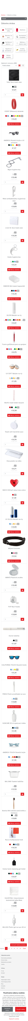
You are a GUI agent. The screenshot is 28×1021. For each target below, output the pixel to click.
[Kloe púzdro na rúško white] (13, 466)
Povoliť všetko (20, 1009)
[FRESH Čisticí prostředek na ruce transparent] (12, 699)
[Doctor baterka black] (14, 641)
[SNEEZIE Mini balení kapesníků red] (16, 291)
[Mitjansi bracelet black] (12, 553)
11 (17, 948)
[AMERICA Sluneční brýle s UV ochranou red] (17, 145)
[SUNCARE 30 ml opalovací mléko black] (13, 728)
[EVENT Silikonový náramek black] (12, 116)
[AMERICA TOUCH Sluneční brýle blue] (9, 757)
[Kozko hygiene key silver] (11, 262)
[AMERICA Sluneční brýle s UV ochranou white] (15, 145)
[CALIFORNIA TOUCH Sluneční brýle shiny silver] (13, 670)
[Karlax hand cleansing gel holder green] (17, 874)
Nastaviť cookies (14, 1019)
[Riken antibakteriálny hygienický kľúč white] (13, 204)
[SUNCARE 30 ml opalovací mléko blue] (15, 728)
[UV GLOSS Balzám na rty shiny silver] (12, 524)
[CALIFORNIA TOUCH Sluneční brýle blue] (11, 670)
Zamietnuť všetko (7, 1009)
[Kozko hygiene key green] (13, 262)
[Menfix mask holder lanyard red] (10, 408)
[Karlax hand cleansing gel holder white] (15, 874)
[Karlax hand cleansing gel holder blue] (13, 874)
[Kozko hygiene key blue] (15, 262)
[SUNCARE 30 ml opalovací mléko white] (11, 728)
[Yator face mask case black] (13, 87)
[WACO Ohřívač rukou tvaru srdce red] (13, 495)
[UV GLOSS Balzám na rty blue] (10, 524)
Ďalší (24, 948)
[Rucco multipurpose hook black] (14, 845)
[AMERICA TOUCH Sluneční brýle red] (15, 757)
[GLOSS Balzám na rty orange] (18, 320)
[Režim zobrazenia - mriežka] (19, 65)
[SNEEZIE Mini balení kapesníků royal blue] (14, 291)
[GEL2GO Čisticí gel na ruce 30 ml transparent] (13, 932)
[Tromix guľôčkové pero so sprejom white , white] (13, 349)
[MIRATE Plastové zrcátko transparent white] (13, 582)
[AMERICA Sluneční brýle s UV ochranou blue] (11, 145)
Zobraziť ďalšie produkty (18, 945)
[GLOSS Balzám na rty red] (6, 320)
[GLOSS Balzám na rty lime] (10, 320)
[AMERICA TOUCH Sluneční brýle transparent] (11, 757)
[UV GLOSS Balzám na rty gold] (14, 524)
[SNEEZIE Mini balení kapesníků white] (10, 291)
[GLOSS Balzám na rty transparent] (4, 320)
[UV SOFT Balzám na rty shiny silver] (16, 378)
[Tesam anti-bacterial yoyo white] (13, 437)
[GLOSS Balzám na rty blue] (8, 320)
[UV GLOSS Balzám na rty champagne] (16, 524)
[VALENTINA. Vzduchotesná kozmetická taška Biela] (13, 903)
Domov (3, 15)
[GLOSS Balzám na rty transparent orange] (19, 320)
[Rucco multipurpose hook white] (12, 845)
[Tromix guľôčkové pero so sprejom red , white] (7, 349)
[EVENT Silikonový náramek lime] (18, 116)
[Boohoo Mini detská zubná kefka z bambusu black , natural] (12, 815)
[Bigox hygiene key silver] (13, 174)
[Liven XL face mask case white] (13, 233)
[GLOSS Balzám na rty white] (21, 320)
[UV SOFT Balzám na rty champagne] (10, 378)
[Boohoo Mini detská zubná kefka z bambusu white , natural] (14, 815)
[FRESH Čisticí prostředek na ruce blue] (14, 699)
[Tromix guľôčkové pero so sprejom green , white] (15, 349)
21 (20, 948)
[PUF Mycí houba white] (13, 612)
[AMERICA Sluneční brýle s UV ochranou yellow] (13, 145)
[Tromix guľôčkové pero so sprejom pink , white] (11, 349)
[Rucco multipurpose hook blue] (16, 845)
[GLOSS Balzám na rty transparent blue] (12, 320)
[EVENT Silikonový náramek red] (6, 116)
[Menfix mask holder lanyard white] (14, 408)
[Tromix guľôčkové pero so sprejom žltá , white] (17, 349)
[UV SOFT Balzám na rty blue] (12, 378)
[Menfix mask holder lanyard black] (12, 408)
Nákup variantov (15, 124)
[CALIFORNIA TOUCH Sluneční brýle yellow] (15, 670)
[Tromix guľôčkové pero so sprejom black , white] (19, 349)
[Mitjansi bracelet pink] (14, 553)
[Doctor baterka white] (12, 641)
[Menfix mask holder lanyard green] (16, 408)
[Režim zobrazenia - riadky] (23, 65)
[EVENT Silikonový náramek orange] (19, 116)
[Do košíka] (22, 94)
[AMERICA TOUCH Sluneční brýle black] (17, 757)
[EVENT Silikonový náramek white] (10, 116)
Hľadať (4, 18)
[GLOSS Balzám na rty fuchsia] (16, 320)
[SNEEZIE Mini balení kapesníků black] (12, 291)
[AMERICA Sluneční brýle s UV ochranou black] (9, 145)
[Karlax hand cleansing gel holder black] (9, 874)
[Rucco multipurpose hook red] (10, 845)
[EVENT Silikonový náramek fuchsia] (14, 116)
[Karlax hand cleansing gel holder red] (11, 874)
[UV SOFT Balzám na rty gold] (14, 378)
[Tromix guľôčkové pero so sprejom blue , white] (9, 349)
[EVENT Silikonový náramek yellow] (16, 116)
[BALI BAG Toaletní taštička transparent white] (13, 786)
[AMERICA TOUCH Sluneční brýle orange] (13, 757)
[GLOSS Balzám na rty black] (14, 320)
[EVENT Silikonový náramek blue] (8, 116)
